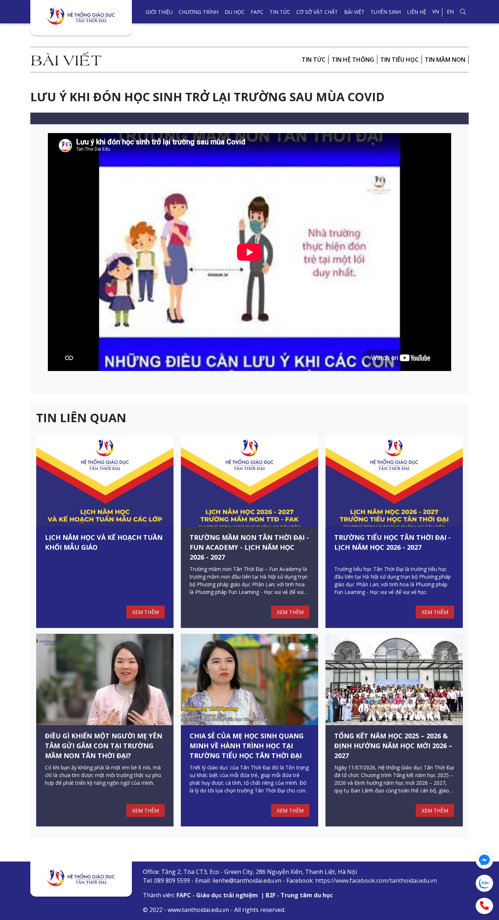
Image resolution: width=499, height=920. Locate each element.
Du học (235, 11)
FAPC (257, 11)
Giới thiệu (159, 11)
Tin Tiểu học (399, 60)
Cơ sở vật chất (317, 11)
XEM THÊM (145, 612)
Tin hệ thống (353, 60)
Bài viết (354, 11)
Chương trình (198, 11)
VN (435, 11)
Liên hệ (416, 11)
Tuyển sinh (385, 11)
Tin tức (280, 11)
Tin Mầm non (445, 60)
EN (450, 11)
